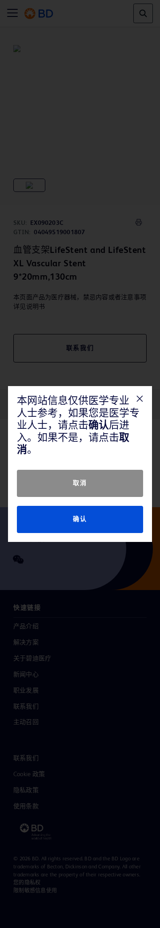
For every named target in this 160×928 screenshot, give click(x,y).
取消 (80, 483)
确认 (80, 519)
